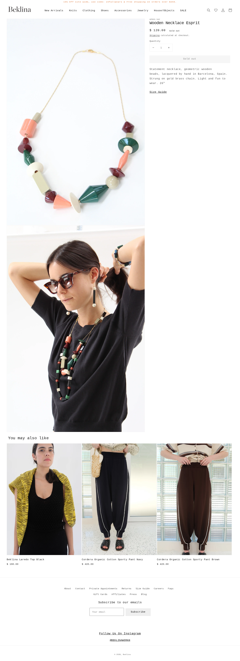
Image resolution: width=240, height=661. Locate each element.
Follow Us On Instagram (120, 633)
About (67, 588)
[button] (208, 10)
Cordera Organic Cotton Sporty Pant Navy (112, 559)
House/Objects (164, 10)
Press (133, 594)
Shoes (105, 10)
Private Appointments (103, 588)
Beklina (127, 654)
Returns (126, 588)
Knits (73, 10)
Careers (159, 588)
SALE (183, 10)
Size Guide (158, 92)
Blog (144, 594)
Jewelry (142, 10)
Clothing (89, 10)
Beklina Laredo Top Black (25, 559)
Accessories (123, 10)
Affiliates (119, 594)
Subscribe (138, 612)
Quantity (155, 41)
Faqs (170, 588)
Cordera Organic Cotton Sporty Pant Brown (188, 559)
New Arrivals (54, 10)
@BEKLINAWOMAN (120, 640)
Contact (80, 588)
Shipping (155, 35)
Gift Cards (100, 594)
